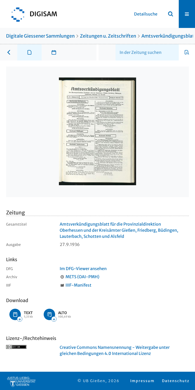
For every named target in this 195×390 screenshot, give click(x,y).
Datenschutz (175, 381)
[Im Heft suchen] (187, 52)
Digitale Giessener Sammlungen (40, 36)
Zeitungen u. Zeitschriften (108, 36)
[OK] (170, 14)
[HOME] (31, 14)
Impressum (142, 381)
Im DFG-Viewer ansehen (83, 268)
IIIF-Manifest (78, 285)
